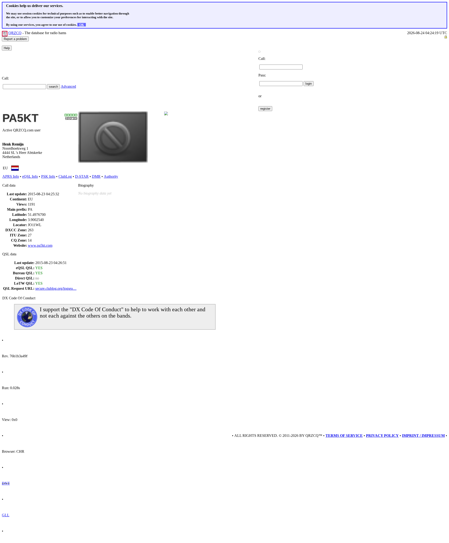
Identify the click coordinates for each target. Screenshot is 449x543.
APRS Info (10, 176)
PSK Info (48, 176)
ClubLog (65, 176)
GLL (5, 515)
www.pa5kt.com (40, 245)
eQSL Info (30, 176)
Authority (111, 176)
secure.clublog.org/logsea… (55, 288)
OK (81, 24)
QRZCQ (15, 33)
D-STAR (82, 176)
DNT (6, 483)
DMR (96, 176)
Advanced (68, 86)
